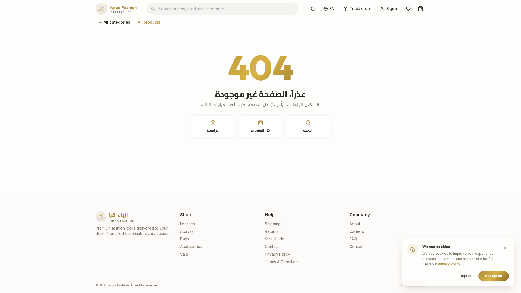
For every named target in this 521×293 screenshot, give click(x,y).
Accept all (493, 276)
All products (149, 22)
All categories (117, 22)
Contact (272, 246)
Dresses (187, 223)
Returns (271, 231)
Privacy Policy (277, 254)
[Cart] (420, 9)
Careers (357, 231)
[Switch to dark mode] (313, 9)
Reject (465, 276)
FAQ (353, 239)
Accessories (191, 246)
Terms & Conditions (282, 261)
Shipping (273, 223)
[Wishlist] (409, 9)
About (355, 223)
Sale (184, 254)
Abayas (186, 231)
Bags (184, 239)
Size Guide (274, 239)
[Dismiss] (505, 247)
